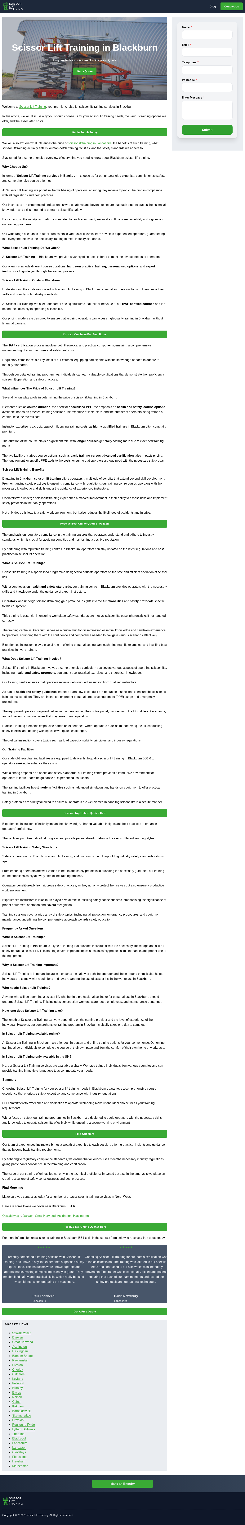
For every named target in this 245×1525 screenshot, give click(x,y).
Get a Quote (85, 71)
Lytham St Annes (23, 1429)
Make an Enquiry (122, 1483)
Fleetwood (19, 1456)
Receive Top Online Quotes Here (85, 813)
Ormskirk (18, 1420)
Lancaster (19, 1447)
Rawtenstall (20, 1360)
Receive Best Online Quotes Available (84, 523)
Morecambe (20, 1466)
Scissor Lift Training (32, 106)
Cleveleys (19, 1452)
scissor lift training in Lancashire (90, 143)
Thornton (18, 1433)
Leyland (17, 1378)
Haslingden (81, 1215)
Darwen (28, 1215)
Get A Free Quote (85, 1311)
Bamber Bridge (22, 1355)
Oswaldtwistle (11, 1215)
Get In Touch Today (85, 132)
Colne (16, 1401)
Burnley (17, 1388)
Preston (17, 1365)
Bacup (16, 1392)
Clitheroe (18, 1374)
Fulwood (18, 1383)
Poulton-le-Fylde (23, 1424)
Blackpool (19, 1438)
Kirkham (18, 1406)
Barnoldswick (21, 1411)
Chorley (17, 1369)
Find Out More (84, 1133)
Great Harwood (45, 1215)
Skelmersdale (21, 1415)
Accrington (64, 1215)
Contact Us (231, 6)
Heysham (18, 1461)
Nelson (17, 1397)
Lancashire (19, 1443)
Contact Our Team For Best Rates (85, 334)
